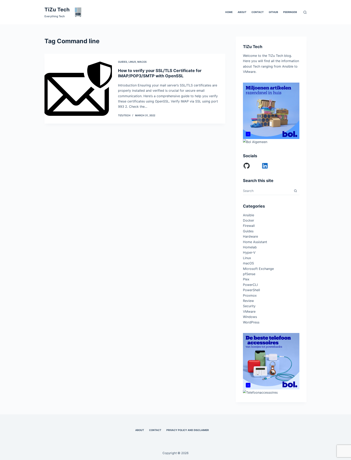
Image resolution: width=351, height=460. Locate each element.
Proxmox (250, 295)
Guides (122, 61)
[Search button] (295, 191)
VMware (249, 311)
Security (249, 306)
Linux (132, 61)
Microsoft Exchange (258, 269)
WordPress (251, 322)
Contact (257, 12)
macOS (142, 61)
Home (229, 12)
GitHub (273, 12)
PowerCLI (250, 285)
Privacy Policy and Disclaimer (187, 430)
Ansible (248, 215)
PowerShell (251, 290)
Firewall (249, 226)
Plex (246, 279)
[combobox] (267, 191)
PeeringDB (290, 12)
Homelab (250, 247)
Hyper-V (249, 252)
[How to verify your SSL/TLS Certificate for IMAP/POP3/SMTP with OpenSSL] (78, 89)
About (242, 12)
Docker (248, 220)
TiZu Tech (57, 9)
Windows (250, 317)
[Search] (305, 12)
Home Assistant (255, 242)
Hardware (250, 236)
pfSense (249, 274)
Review (248, 301)
